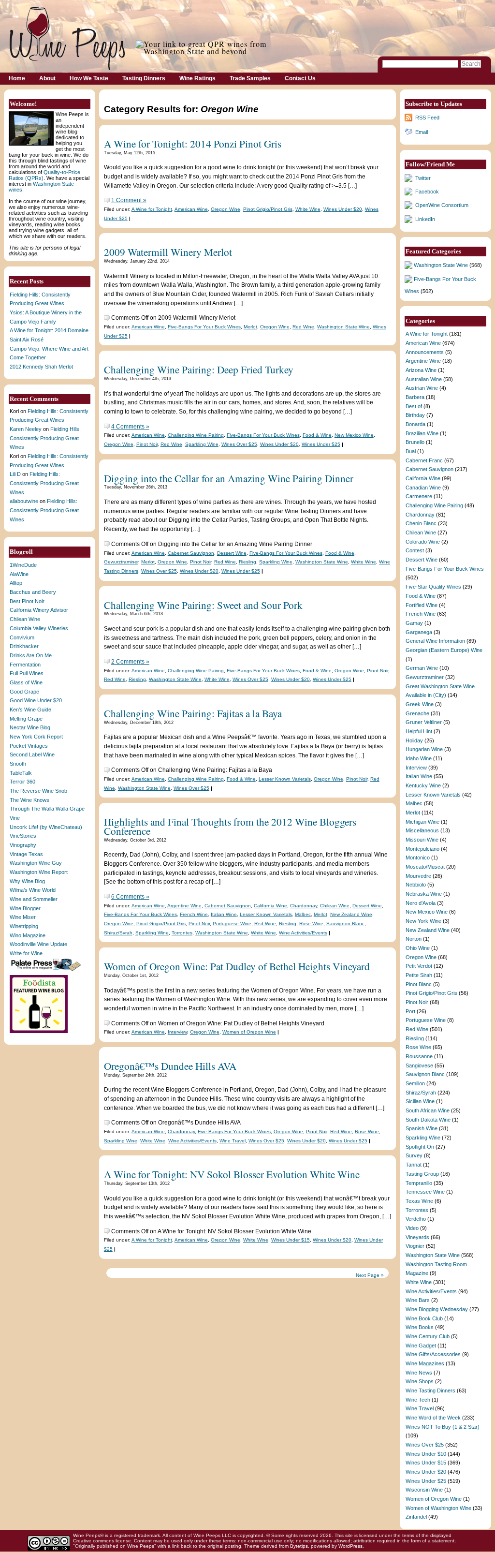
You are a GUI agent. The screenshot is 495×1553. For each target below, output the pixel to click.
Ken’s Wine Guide (30, 709)
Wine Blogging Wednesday (437, 1309)
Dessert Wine (232, 553)
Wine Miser (23, 917)
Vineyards (417, 1237)
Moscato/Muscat (425, 867)
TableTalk (21, 773)
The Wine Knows (29, 800)
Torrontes (182, 932)
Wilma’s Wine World (33, 890)
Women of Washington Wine (438, 1508)
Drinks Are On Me (31, 655)
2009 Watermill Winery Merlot (168, 252)
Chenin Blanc (421, 523)
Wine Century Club (428, 1336)
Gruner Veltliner (424, 722)
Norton (414, 939)
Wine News (419, 1373)
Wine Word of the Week (433, 1417)
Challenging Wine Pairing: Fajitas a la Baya (193, 713)
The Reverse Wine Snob (38, 791)
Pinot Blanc (419, 984)
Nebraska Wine (424, 894)
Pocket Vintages (29, 746)
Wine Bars (418, 1300)
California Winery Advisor (39, 610)
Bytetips (299, 1546)
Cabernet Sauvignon (191, 553)
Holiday (414, 740)
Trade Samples (250, 78)
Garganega (419, 632)
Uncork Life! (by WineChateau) (46, 827)
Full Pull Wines (27, 673)
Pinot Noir (147, 444)
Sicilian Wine (420, 1101)
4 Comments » (130, 426)
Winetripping (24, 926)
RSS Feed (427, 117)
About (47, 78)
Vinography (23, 845)
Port (410, 1011)
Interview (177, 1032)
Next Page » (370, 1275)
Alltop (16, 583)
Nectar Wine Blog (30, 727)
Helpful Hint (419, 731)
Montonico (418, 857)
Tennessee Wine (425, 1192)
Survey (414, 1155)
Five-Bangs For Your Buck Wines (204, 326)
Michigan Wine (422, 822)
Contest (415, 550)
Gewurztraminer (121, 561)
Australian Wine (424, 379)
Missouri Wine (422, 840)
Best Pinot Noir (27, 601)
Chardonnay (303, 905)
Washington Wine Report (39, 872)
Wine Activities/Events (303, 932)
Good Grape (24, 692)
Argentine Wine (184, 905)
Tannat (414, 1165)
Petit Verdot (419, 966)
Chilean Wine (25, 619)
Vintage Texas (26, 854)
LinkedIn (425, 219)
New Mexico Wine (354, 435)
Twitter (423, 178)
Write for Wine (26, 953)
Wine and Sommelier (34, 899)
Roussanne (419, 1056)
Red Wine (303, 326)
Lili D (15, 474)
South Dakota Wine (428, 1120)
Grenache (417, 713)
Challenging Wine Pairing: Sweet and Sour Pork (203, 605)
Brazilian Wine (422, 433)
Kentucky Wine (423, 785)
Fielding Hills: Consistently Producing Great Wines (45, 438)
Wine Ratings (197, 78)
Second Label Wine (32, 754)
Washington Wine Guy (36, 863)
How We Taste (89, 78)
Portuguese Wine (232, 923)
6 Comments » (130, 896)
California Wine (270, 905)
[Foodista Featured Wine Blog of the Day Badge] (40, 1032)
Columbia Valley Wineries (39, 628)
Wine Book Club (424, 1318)
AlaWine (19, 574)
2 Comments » (130, 661)
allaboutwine (24, 501)
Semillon (415, 1083)
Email (421, 132)
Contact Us (300, 78)
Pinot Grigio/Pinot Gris (267, 209)
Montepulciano (422, 849)
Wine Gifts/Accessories (433, 1354)
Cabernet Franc (424, 460)
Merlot (250, 326)
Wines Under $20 (342, 209)
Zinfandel (416, 1517)
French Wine (194, 914)
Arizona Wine (421, 370)
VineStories (23, 836)
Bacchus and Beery (33, 592)
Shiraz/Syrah (118, 932)
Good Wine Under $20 (36, 700)
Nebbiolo (416, 884)
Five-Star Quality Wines (433, 587)
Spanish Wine (421, 1128)
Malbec (303, 914)
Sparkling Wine (201, 444)
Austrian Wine (422, 388)
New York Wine (423, 921)
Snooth (18, 764)
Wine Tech (418, 1400)
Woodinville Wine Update (38, 944)
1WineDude (23, 565)
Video (412, 1228)
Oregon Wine (225, 209)
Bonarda (415, 424)
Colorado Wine (423, 542)
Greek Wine (420, 704)
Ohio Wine (418, 948)
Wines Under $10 (426, 1454)
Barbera (415, 397)
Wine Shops (420, 1381)
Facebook (427, 191)
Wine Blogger (25, 908)
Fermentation (25, 664)
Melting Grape (26, 719)
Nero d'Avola (421, 903)
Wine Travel (232, 1140)
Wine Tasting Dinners (430, 1390)
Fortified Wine (421, 605)
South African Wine (428, 1110)
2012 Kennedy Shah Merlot (41, 367)
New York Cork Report (36, 737)
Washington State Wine (343, 326)
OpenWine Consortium (441, 205)
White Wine (307, 209)
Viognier (415, 1246)
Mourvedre (418, 876)
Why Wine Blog (27, 881)
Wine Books (420, 1327)
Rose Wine (311, 923)
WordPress (350, 1546)
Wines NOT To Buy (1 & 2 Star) (443, 1427)
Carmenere (419, 496)
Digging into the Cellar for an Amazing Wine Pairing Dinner (228, 478)
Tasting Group (422, 1174)
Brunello (415, 442)
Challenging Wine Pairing (196, 435)
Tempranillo (419, 1183)
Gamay (414, 623)
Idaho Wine (419, 758)
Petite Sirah (419, 975)
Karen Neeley (26, 429)
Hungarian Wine (424, 749)
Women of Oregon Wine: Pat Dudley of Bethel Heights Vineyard (237, 966)
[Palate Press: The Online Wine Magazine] (47, 971)
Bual (411, 451)
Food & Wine (317, 435)
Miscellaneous (422, 830)
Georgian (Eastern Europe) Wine (444, 650)
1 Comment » (128, 200)
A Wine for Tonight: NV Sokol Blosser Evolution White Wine (232, 1174)
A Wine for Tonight (151, 209)
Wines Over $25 (239, 444)
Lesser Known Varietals (285, 779)
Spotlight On (420, 1147)
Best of (414, 406)
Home (17, 78)
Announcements (425, 352)
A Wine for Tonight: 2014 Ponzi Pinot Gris (192, 143)
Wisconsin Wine (424, 1490)
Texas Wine (419, 1201)
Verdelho (416, 1219)
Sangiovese (419, 1065)
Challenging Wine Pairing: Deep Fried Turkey (198, 369)
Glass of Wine (26, 682)
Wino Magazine (27, 935)
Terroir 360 (22, 781)
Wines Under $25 (321, 444)
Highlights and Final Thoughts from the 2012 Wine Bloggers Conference (230, 826)
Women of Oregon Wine (249, 1032)
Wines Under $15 (290, 1239)
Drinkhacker (24, 646)
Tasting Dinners (143, 78)
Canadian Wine (423, 487)
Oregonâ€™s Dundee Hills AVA (170, 1066)
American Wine (191, 209)
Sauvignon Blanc (345, 923)
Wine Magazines (425, 1363)
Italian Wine (224, 914)
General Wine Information (435, 641)
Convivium (22, 637)
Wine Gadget (421, 1345)
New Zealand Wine (351, 914)
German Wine (422, 668)
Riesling (247, 561)
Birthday (415, 415)
